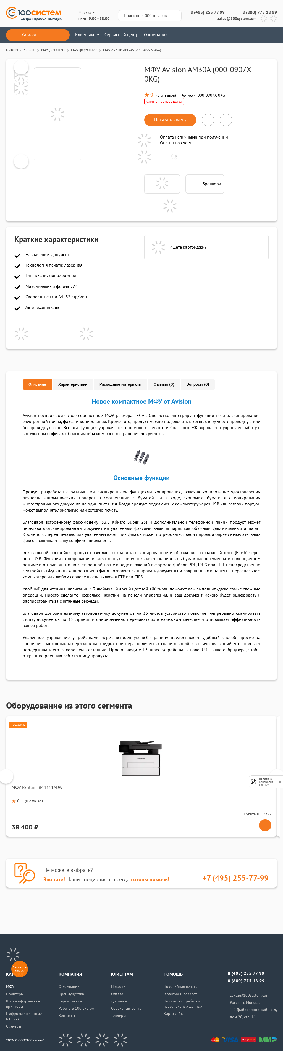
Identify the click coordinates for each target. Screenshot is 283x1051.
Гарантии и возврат (180, 994)
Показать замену (170, 119)
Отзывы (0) (164, 384)
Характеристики (72, 384)
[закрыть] (280, 781)
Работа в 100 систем (76, 1008)
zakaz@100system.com (236, 18)
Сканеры (13, 1026)
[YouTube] (84, 1040)
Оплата (117, 994)
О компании (156, 34)
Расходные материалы (120, 384)
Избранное (257, 35)
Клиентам (84, 34)
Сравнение (240, 35)
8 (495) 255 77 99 (207, 12)
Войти (224, 35)
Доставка (119, 1001)
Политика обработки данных (266, 781)
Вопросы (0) (198, 384)
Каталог (28, 35)
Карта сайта (174, 1013)
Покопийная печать (180, 986)
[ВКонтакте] (65, 1040)
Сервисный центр (121, 34)
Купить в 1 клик (257, 814)
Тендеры (118, 1015)
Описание (37, 384)
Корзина (273, 35)
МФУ (10, 986)
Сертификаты (70, 1001)
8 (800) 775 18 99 (259, 12)
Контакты (67, 1015)
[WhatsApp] (273, 18)
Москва (84, 12)
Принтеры (14, 994)
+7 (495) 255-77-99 (236, 878)
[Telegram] (263, 18)
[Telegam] (102, 1040)
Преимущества (71, 994)
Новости (118, 986)
